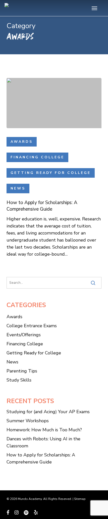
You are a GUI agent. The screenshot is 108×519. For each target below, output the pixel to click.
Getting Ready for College (51, 172)
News (18, 188)
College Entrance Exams (32, 326)
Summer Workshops (28, 421)
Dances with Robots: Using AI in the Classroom (43, 442)
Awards (22, 141)
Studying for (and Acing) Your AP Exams (48, 412)
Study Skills (19, 380)
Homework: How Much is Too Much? (44, 430)
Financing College (37, 157)
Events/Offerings (24, 335)
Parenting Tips (22, 371)
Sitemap (80, 499)
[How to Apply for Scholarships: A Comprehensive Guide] (54, 103)
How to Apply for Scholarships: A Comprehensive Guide (41, 458)
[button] (94, 8)
